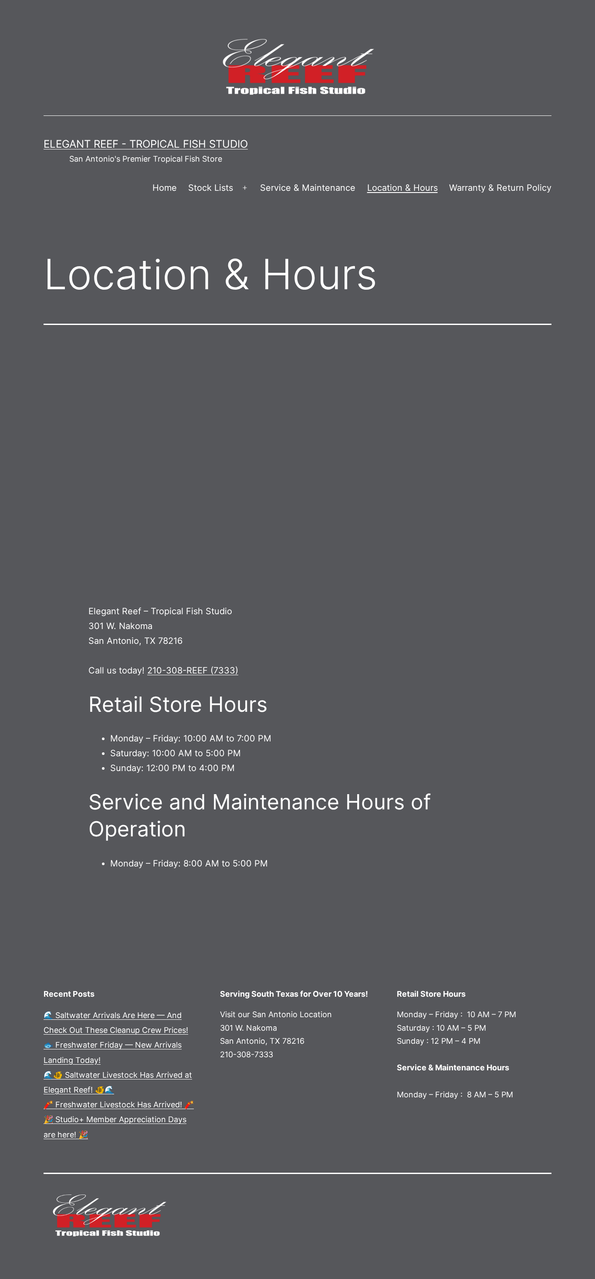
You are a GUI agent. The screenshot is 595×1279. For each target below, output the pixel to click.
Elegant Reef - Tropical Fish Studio (146, 144)
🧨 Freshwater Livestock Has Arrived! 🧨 (119, 1104)
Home (164, 188)
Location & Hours (402, 188)
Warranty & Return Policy (500, 188)
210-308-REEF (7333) (192, 670)
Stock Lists (210, 188)
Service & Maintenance (307, 188)
